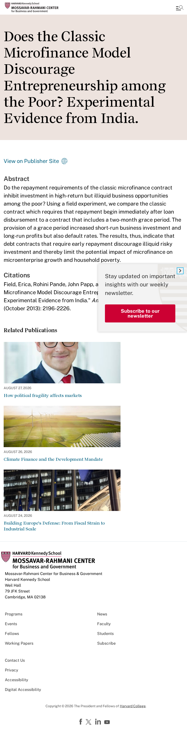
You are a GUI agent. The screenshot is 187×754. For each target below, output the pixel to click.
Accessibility (16, 680)
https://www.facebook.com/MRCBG (81, 721)
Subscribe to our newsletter (140, 313)
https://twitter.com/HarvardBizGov (89, 722)
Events (11, 624)
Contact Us (15, 660)
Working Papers (19, 643)
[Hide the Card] (180, 271)
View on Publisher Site (31, 161)
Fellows (12, 633)
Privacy (11, 670)
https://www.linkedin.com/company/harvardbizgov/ (98, 721)
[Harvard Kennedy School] (33, 7)
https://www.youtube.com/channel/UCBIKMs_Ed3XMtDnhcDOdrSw (107, 722)
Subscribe (106, 643)
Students (105, 633)
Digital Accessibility (23, 689)
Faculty (104, 624)
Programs (13, 614)
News (102, 614)
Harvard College (133, 706)
